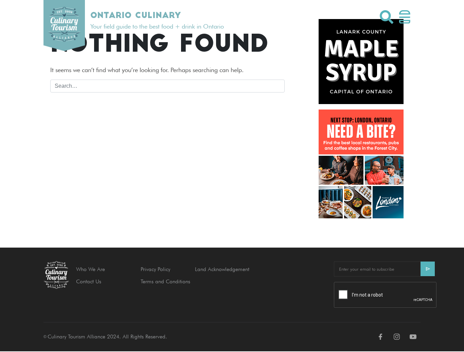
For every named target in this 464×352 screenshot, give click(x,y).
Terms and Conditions (165, 281)
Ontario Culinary (135, 16)
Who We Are (90, 269)
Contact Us (88, 281)
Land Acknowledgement (222, 269)
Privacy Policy (155, 269)
